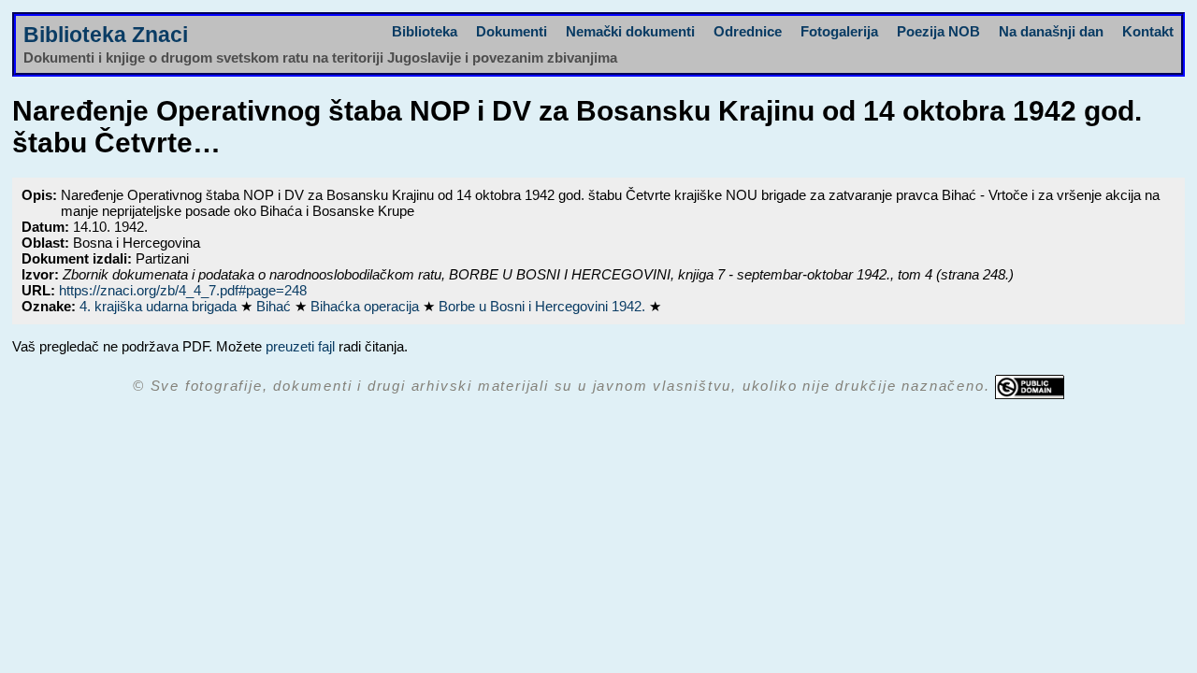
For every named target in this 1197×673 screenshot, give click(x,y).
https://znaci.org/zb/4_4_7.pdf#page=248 (183, 290)
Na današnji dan (1051, 31)
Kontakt (1148, 31)
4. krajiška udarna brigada (159, 306)
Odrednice (748, 31)
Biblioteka (424, 31)
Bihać (275, 306)
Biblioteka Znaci (105, 35)
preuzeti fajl (300, 346)
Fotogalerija (839, 31)
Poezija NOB (938, 31)
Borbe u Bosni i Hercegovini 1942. (544, 306)
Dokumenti (511, 31)
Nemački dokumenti (630, 31)
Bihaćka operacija (366, 306)
